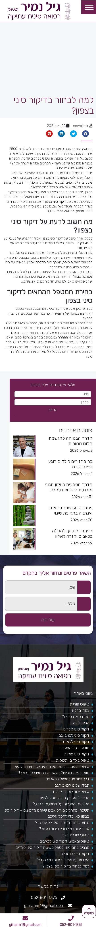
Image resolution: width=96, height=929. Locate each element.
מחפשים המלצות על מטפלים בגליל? (61, 804)
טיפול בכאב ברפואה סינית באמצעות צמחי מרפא (52, 766)
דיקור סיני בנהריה (75, 853)
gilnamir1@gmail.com (25, 925)
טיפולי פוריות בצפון (75, 835)
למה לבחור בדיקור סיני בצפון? (65, 866)
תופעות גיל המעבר (74, 747)
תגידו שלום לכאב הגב (72, 785)
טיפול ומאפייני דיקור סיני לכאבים (64, 841)
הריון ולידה (81, 722)
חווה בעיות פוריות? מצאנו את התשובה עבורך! (54, 772)
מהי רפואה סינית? (75, 716)
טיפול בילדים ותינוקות (72, 760)
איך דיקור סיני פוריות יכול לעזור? (64, 828)
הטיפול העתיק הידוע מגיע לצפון (64, 797)
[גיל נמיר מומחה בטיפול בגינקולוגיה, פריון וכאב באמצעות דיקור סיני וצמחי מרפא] (39, 10)
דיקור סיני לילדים (76, 729)
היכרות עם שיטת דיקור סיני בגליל (63, 859)
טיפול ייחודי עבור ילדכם (71, 791)
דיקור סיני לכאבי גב (74, 735)
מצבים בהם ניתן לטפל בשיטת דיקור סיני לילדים (52, 847)
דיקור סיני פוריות (76, 754)
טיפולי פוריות (79, 704)
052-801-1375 (71, 925)
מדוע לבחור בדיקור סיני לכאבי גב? (62, 822)
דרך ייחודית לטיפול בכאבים (68, 779)
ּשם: (2, 583)
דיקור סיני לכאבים (75, 741)
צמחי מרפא (80, 710)
